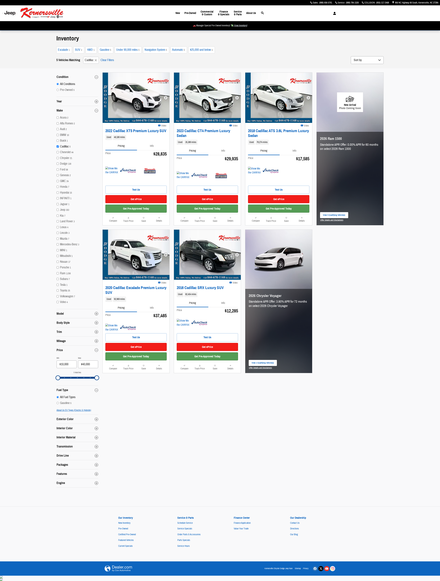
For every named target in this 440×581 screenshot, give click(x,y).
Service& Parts (238, 13)
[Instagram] (332, 568)
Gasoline (105, 50)
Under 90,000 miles (127, 50)
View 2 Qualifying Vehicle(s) (263, 364)
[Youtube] (326, 568)
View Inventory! (240, 25)
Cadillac (89, 60)
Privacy (306, 568)
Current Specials (125, 546)
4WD (91, 50)
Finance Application (242, 523)
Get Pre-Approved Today (136, 208)
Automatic (178, 50)
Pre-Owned (190, 13)
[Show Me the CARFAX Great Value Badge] (111, 171)
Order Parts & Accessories (189, 534)
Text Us (136, 189)
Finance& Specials (223, 13)
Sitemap (298, 568)
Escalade (64, 50)
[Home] (10, 13)
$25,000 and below (201, 50)
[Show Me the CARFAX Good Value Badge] (183, 175)
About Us (251, 13)
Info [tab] (152, 146)
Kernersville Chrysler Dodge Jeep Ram (279, 568)
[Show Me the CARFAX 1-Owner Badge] (111, 328)
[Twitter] (320, 568)
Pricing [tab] (121, 146)
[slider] (58, 377)
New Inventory (124, 523)
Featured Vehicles (126, 540)
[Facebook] (315, 568)
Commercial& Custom (207, 13)
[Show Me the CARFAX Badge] (254, 171)
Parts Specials (183, 540)
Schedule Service (185, 523)
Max (79, 358)
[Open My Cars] (333, 13)
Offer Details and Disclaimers (331, 220)
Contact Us (295, 523)
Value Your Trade (241, 528)
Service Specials (184, 528)
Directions (294, 528)
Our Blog (294, 534)
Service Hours (183, 546)
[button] (136, 137)
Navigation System (156, 50)
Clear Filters (107, 60)
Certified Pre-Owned (127, 534)
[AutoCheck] (128, 170)
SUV (78, 50)
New (177, 13)
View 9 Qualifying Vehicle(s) (334, 216)
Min (58, 358)
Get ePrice (136, 199)
